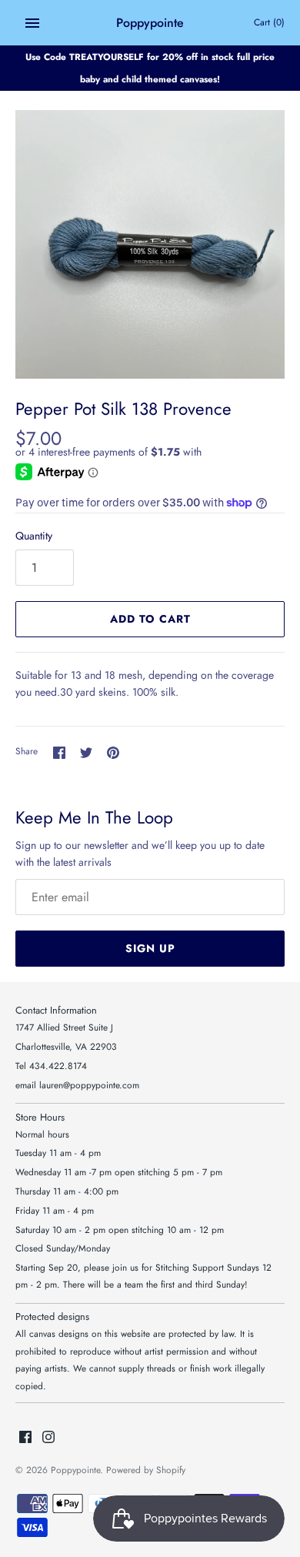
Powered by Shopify (145, 1469)
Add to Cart (150, 618)
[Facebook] (25, 1438)
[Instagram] (48, 1438)
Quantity (33, 535)
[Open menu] (32, 23)
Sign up (150, 948)
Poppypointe (75, 1469)
